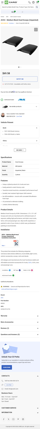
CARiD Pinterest (18, 419)
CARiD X (8, 419)
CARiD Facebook (4, 419)
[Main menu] (2, 2)
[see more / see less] (20, 150)
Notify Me (20, 79)
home (2, 16)
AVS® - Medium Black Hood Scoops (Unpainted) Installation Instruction (10, 236)
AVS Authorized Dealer (8, 275)
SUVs (30, 262)
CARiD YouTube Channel (13, 419)
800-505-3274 (11, 116)
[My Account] (33, 2)
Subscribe (6, 367)
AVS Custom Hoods (15, 16)
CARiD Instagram (23, 419)
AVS (7, 16)
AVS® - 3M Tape (16, 270)
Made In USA (28, 270)
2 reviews (11, 23)
